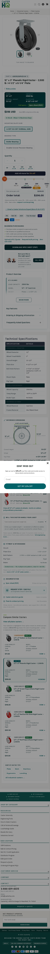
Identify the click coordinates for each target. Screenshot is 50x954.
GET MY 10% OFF (25, 486)
